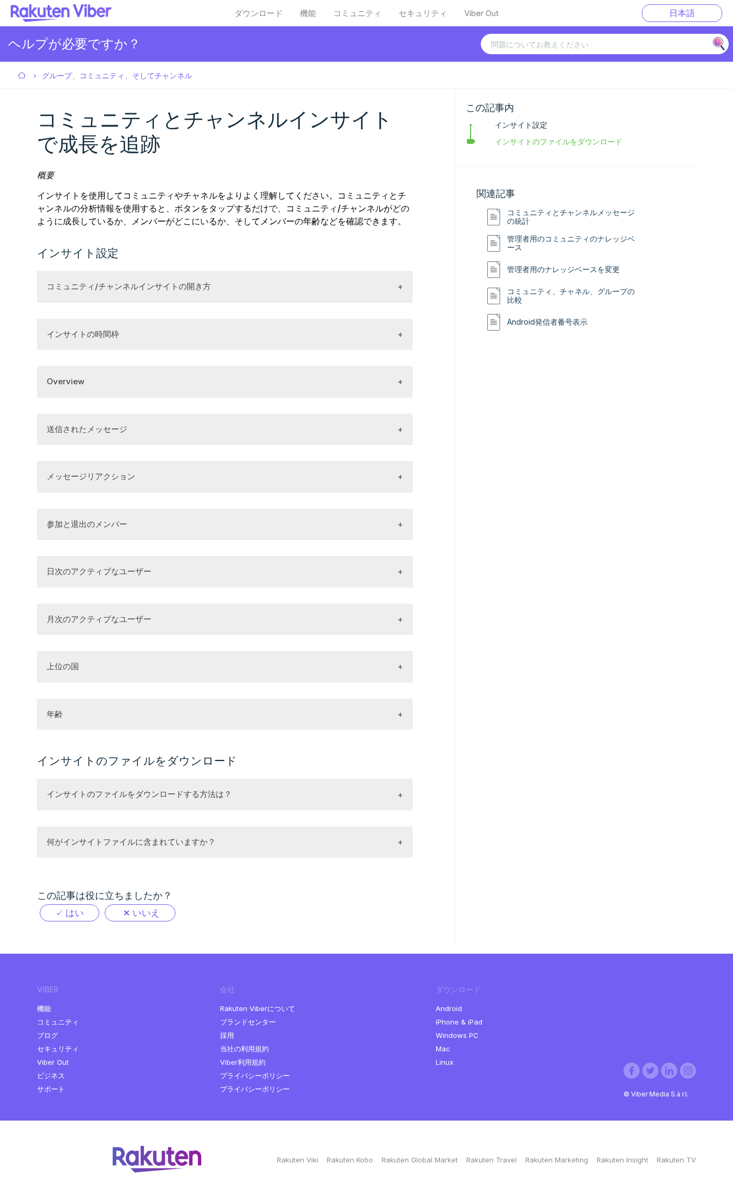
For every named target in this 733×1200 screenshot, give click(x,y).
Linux (444, 1062)
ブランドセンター (248, 1022)
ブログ (47, 1035)
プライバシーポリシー (255, 1075)
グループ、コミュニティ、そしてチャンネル (117, 75)
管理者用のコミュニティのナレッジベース (571, 243)
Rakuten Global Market (420, 1159)
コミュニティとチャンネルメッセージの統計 (571, 217)
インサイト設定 (521, 124)
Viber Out (481, 13)
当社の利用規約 (244, 1048)
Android (449, 1008)
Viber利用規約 (243, 1062)
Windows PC (457, 1035)
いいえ (146, 913)
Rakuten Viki (297, 1159)
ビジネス (51, 1075)
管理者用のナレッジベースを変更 (563, 269)
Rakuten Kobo (350, 1159)
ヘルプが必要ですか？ (74, 44)
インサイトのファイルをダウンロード (558, 141)
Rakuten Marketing (556, 1159)
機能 (308, 13)
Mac (443, 1048)
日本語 (682, 13)
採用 (227, 1035)
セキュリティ (423, 13)
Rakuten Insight (622, 1159)
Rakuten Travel (491, 1159)
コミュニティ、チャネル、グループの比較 (571, 296)
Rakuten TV (676, 1159)
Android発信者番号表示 (547, 322)
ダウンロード (258, 13)
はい (74, 913)
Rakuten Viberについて (257, 1008)
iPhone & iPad (459, 1022)
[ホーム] (61, 18)
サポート (51, 1089)
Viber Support (22, 76)
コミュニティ (357, 13)
